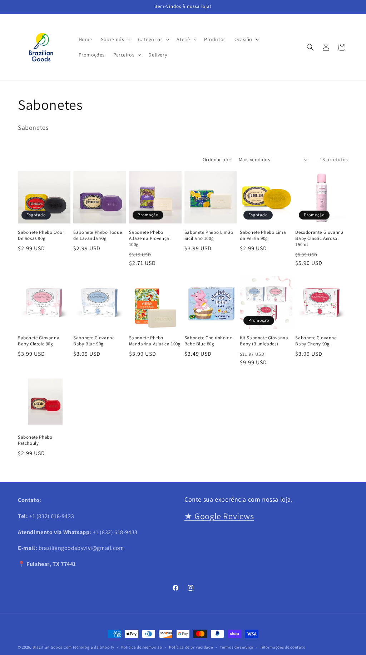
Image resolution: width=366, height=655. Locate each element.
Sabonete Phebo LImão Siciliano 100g (208, 235)
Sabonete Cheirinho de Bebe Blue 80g (208, 341)
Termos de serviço (236, 647)
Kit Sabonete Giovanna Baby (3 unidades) (264, 341)
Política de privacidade (191, 647)
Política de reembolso (141, 647)
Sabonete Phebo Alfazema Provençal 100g (150, 238)
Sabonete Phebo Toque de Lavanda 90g (97, 235)
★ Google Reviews (219, 516)
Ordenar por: (217, 159)
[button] (115, 39)
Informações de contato (283, 647)
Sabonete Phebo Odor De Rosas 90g (41, 235)
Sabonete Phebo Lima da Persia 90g (263, 235)
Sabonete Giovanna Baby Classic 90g (38, 341)
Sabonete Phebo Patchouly (35, 440)
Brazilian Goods (48, 647)
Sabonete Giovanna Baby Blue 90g (94, 341)
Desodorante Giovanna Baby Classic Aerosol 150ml (319, 238)
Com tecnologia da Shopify (89, 647)
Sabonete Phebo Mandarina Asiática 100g (155, 341)
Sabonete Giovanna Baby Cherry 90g (316, 341)
